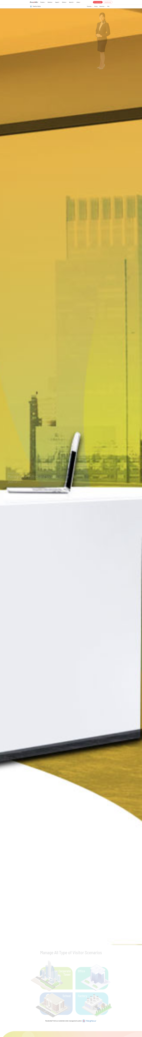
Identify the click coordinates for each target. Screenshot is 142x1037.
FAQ (108, 6)
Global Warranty (108, 2)
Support (57, 2)
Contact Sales (98, 2)
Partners (64, 2)
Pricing (95, 6)
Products (42, 2)
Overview (89, 6)
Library (78, 2)
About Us (71, 2)
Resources (101, 6)
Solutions (50, 2)
